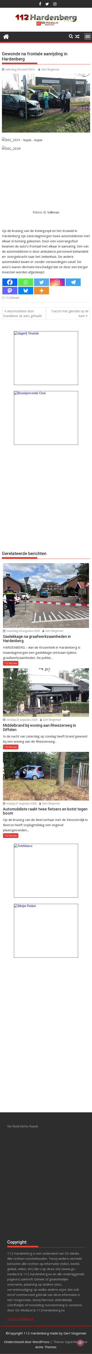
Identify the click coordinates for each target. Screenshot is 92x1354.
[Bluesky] (25, 290)
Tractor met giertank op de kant (70, 313)
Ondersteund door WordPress (26, 1342)
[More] (41, 290)
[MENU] (88, 36)
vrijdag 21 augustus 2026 (21, 803)
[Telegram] (73, 282)
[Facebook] (9, 282)
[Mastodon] (9, 290)
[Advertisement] (46, 497)
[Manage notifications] (80, 1342)
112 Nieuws (12, 298)
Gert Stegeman (50, 69)
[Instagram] (57, 282)
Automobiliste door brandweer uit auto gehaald (22, 313)
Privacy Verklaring (20, 1319)
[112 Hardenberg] (6, 36)
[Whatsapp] (25, 282)
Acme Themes (45, 1347)
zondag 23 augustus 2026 (21, 720)
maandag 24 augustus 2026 (23, 631)
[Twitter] (41, 282)
